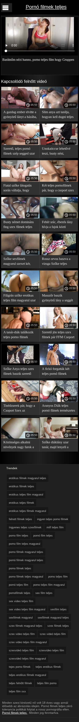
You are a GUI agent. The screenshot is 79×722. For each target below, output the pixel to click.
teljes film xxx (17, 691)
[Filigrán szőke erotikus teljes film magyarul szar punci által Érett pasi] (20, 290)
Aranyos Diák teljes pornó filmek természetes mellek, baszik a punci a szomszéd (58, 409)
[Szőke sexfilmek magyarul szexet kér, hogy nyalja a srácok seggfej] (20, 254)
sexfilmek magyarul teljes (53, 617)
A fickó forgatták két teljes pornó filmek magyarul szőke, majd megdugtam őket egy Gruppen (56, 372)
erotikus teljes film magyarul (26, 494)
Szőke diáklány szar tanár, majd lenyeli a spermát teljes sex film (56, 445)
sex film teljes (43, 593)
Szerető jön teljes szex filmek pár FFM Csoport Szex (58, 335)
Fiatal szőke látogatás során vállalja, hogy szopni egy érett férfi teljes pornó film (17, 188)
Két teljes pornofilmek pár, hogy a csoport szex (58, 188)
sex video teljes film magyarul (27, 609)
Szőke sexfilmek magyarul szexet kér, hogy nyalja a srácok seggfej (17, 262)
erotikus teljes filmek (21, 502)
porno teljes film (58, 576)
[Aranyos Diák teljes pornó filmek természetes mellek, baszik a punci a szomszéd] (59, 401)
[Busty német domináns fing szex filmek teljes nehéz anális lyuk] (20, 217)
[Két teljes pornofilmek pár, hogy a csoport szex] (59, 180)
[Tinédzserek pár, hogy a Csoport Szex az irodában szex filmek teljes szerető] (20, 401)
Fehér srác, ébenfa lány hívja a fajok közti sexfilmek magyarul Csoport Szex (57, 225)
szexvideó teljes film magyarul (27, 658)
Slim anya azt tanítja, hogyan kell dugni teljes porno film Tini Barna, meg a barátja (58, 115)
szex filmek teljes (58, 625)
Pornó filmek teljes (46, 7)
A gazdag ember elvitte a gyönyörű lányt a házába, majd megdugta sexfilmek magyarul (20, 115)
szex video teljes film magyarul (28, 642)
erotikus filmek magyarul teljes (27, 478)
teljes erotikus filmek (48, 666)
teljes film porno (46, 683)
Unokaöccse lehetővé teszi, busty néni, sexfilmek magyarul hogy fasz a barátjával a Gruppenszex (59, 152)
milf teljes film (55, 527)
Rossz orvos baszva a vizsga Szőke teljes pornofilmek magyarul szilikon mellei (56, 262)
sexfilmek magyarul (21, 617)
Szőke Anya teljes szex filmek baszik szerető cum (18, 372)
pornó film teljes (43, 535)
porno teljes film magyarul (49, 584)
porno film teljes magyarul (24, 543)
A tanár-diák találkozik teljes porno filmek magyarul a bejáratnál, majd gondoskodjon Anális (18, 335)
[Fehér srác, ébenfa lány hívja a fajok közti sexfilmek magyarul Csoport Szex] (59, 217)
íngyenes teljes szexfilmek (25, 527)
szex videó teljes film (53, 634)
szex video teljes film (22, 634)
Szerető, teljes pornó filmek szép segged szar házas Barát (19, 152)
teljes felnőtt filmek (20, 683)
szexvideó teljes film (21, 650)
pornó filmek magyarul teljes (26, 560)
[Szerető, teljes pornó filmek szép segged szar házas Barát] (20, 144)
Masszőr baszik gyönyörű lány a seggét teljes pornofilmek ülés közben (57, 298)
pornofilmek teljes (19, 593)
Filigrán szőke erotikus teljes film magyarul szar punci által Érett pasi (19, 298)
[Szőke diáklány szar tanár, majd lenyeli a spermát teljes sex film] (59, 437)
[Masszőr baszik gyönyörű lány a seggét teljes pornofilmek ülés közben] (59, 290)
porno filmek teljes (20, 568)
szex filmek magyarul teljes (25, 625)
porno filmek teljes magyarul (26, 576)
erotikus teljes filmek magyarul (27, 511)
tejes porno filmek (20, 666)
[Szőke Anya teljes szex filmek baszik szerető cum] (20, 364)
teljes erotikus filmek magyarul (27, 675)
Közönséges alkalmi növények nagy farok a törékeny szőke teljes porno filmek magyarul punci (18, 445)
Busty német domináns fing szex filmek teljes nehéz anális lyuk (18, 225)
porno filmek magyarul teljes (26, 552)
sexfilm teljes (58, 609)
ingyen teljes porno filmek (52, 519)
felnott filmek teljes (20, 519)
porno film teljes (18, 535)
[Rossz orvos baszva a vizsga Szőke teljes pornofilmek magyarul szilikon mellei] (59, 254)
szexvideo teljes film (51, 650)
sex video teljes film (21, 601)
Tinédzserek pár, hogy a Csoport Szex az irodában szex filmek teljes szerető (19, 409)
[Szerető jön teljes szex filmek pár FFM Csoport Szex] (59, 327)
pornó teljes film (18, 584)
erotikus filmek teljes (21, 486)
